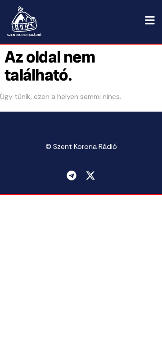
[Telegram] (71, 175)
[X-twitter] (90, 175)
